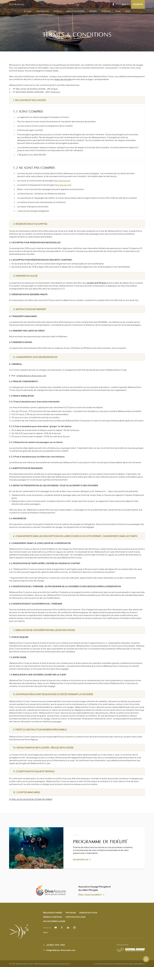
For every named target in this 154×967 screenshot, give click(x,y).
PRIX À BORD (71, 912)
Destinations (42, 11)
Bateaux (57, 11)
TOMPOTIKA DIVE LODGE (75, 917)
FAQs (127, 11)
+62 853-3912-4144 (55, 945)
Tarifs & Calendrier (75, 11)
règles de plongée (63, 79)
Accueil (28, 11)
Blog (118, 11)
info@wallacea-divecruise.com (31, 375)
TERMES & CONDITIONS (52, 917)
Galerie (93, 11)
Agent (45, 932)
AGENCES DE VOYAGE (88, 912)
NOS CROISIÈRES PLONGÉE (54, 921)
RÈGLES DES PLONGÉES (52, 912)
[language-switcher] (115, 4)
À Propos (106, 11)
